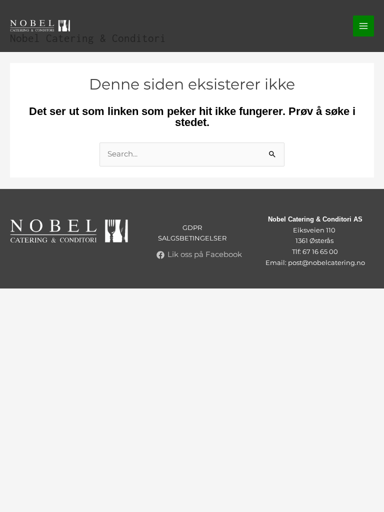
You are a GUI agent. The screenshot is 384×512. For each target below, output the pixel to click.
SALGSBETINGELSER (192, 238)
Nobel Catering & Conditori (88, 38)
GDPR (192, 228)
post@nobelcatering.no (326, 262)
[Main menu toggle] (363, 26)
